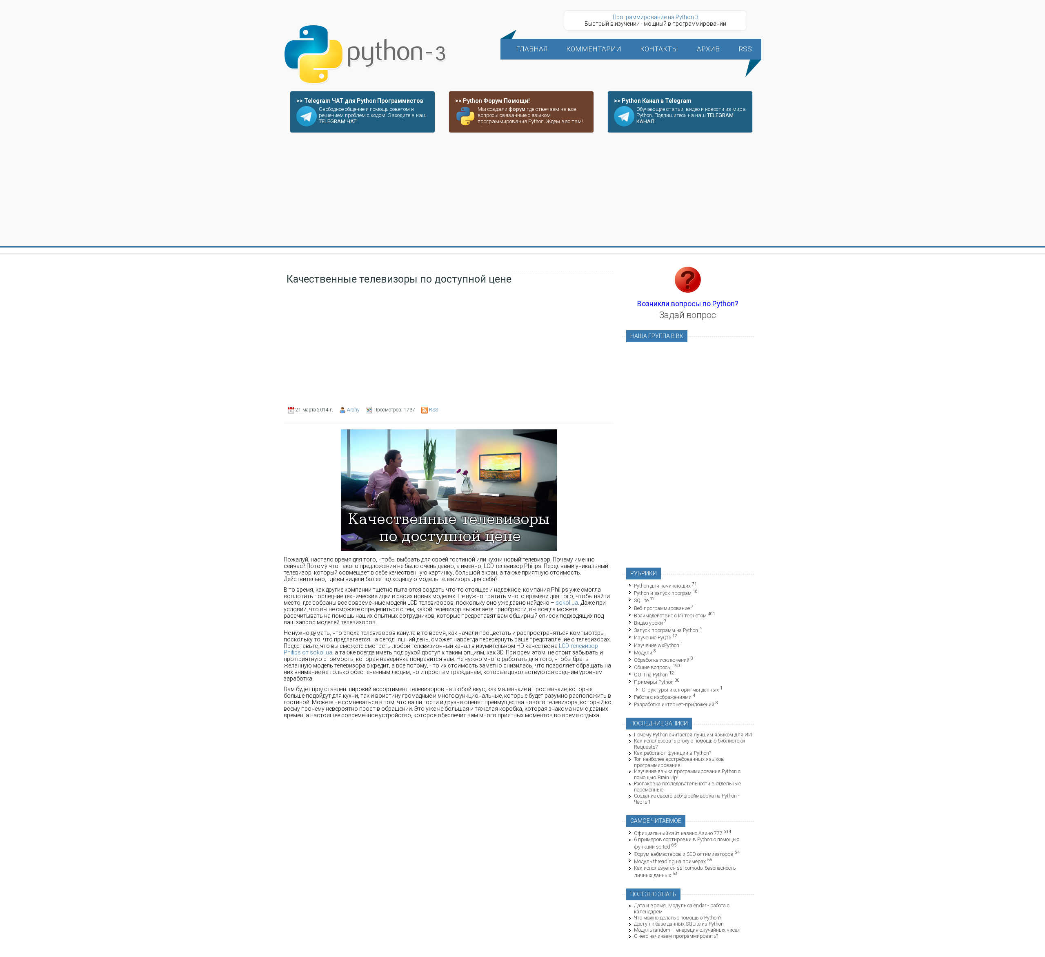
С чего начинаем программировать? (676, 936)
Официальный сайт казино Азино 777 (678, 833)
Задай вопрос (687, 315)
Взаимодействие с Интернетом (670, 615)
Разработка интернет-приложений (674, 704)
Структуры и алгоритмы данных (680, 690)
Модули (643, 653)
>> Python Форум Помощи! (492, 100)
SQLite (641, 601)
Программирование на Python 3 (655, 17)
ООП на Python (651, 675)
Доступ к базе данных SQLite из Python (679, 924)
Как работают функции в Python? (672, 753)
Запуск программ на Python (666, 630)
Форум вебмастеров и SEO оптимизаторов (684, 854)
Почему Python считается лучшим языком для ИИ (693, 735)
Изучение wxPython (656, 645)
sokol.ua (567, 602)
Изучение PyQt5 (652, 638)
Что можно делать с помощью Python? (677, 918)
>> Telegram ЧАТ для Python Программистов (359, 100)
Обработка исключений (661, 660)
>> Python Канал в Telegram (652, 100)
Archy (353, 410)
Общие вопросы (652, 667)
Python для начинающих (662, 586)
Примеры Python (654, 682)
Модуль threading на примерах (670, 862)
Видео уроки (648, 623)
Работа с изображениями (662, 697)
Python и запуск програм (662, 593)
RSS (433, 410)
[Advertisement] (522, 190)
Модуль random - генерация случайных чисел (687, 930)
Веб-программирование (662, 608)
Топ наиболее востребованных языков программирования (679, 762)
